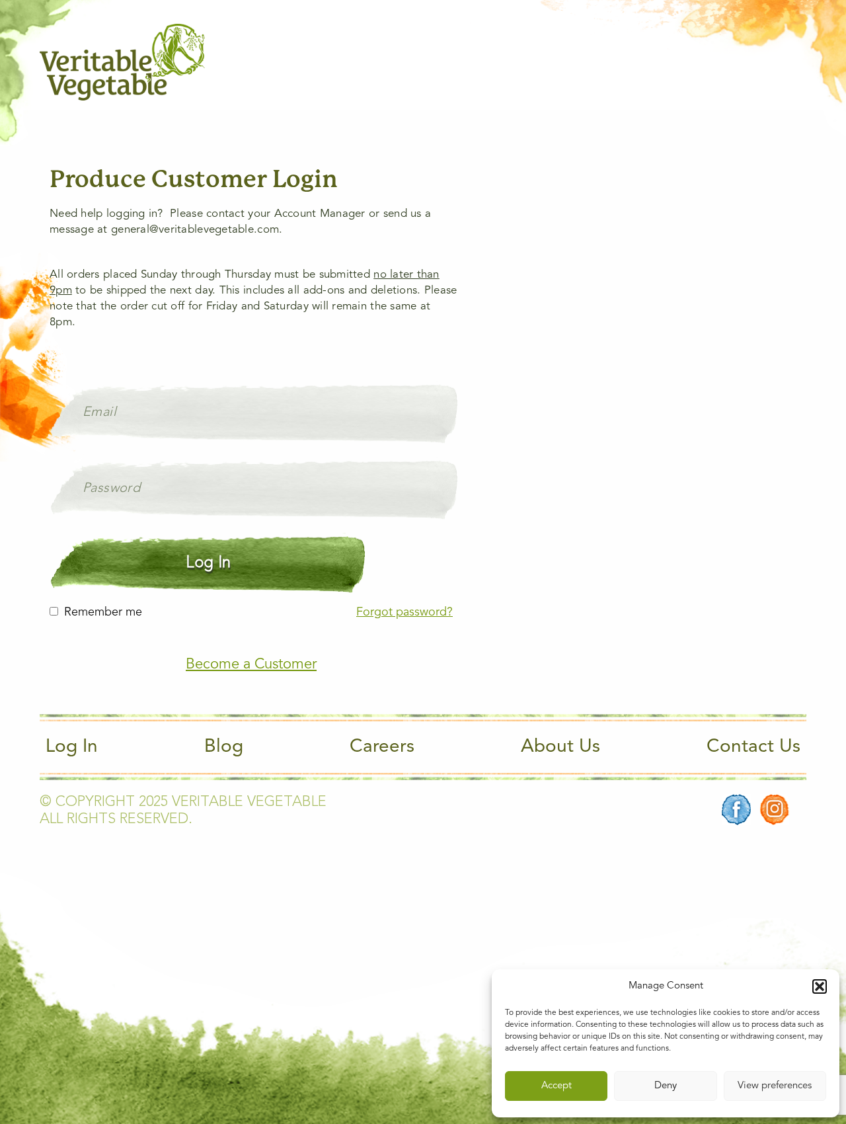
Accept (556, 1086)
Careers (382, 747)
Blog (223, 747)
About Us (560, 747)
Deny (665, 1086)
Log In (72, 747)
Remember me (103, 612)
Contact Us (753, 747)
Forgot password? (404, 612)
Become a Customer (251, 664)
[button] (819, 986)
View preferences (775, 1086)
